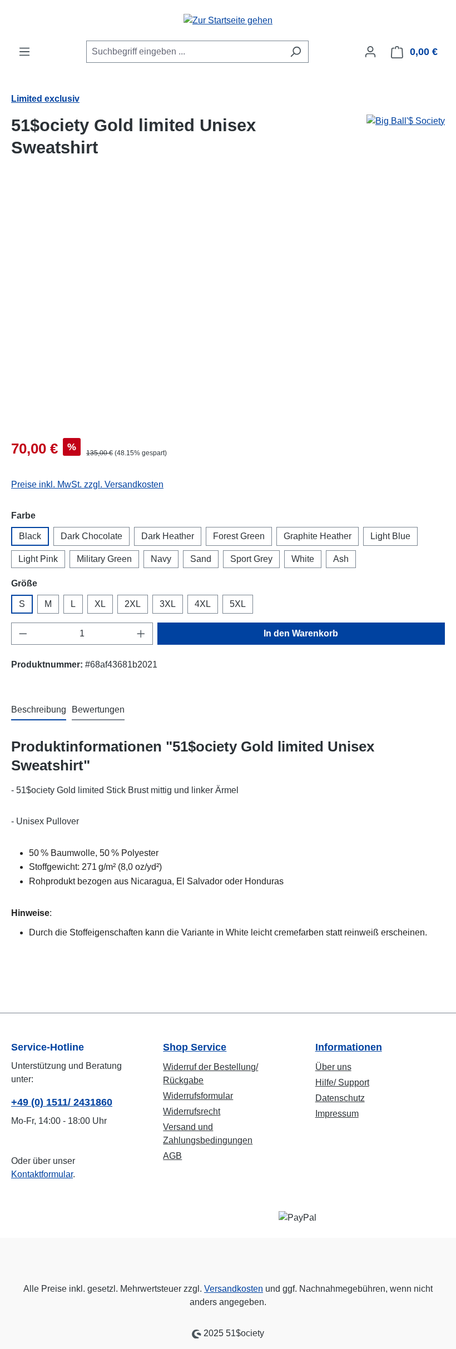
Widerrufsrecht (191, 1111)
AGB (172, 1156)
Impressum (337, 1113)
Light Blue (390, 536)
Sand (200, 559)
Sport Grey (251, 559)
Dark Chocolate (91, 536)
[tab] (38, 710)
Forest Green (239, 536)
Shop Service (194, 1047)
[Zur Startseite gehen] (228, 20)
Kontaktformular (42, 1174)
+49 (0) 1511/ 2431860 (61, 1102)
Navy (161, 559)
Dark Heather (167, 536)
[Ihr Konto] (370, 52)
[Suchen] (295, 52)
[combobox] (184, 52)
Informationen (348, 1047)
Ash (341, 559)
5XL (238, 604)
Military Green (104, 559)
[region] (228, 309)
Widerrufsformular (198, 1096)
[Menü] (24, 52)
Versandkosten (233, 1288)
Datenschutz (340, 1098)
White (302, 559)
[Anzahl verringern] (22, 634)
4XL (203, 604)
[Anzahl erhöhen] (141, 634)
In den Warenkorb (301, 633)
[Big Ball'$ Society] (405, 141)
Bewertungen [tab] (98, 709)
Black (30, 536)
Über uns (333, 1067)
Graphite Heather (317, 536)
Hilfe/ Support (342, 1082)
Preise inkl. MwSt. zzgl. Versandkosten (87, 484)
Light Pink (38, 559)
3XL (168, 604)
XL (100, 604)
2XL (133, 604)
